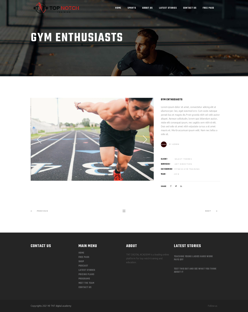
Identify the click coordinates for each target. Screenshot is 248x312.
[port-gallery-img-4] (92, 139)
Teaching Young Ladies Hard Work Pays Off (193, 258)
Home (81, 253)
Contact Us (85, 287)
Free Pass (84, 257)
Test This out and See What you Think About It (195, 270)
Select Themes (183, 159)
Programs (84, 279)
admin (175, 144)
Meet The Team (86, 283)
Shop (81, 261)
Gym (186, 169)
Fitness (179, 169)
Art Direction (183, 164)
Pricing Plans (86, 274)
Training (194, 169)
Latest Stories (87, 270)
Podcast (83, 266)
